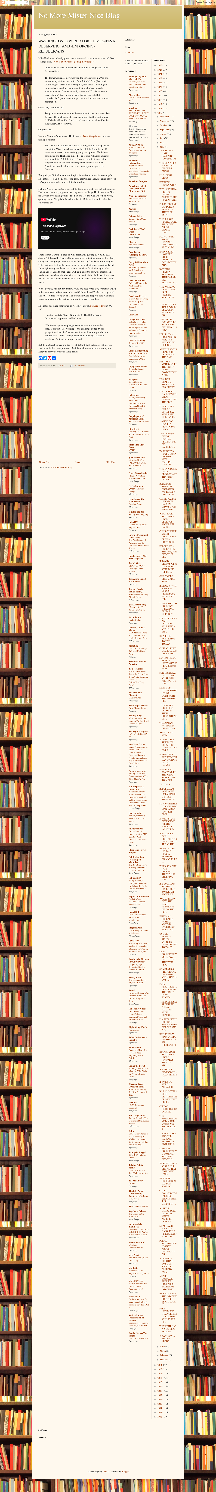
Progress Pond (135, 927)
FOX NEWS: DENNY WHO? (167, 183)
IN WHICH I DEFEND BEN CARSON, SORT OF (167, 1182)
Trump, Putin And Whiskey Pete (136, 370)
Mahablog (133, 645)
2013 (160, 1369)
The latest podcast (136, 244)
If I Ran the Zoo (136, 511)
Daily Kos (133, 314)
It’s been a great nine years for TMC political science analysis (139, 721)
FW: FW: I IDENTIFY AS (138, 735)
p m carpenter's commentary (136, 788)
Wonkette (133, 1268)
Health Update (135, 619)
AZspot (132, 208)
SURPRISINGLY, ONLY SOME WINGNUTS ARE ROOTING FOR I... (168, 678)
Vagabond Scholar (137, 1211)
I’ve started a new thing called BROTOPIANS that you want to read (139, 1232)
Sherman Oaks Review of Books (136, 1085)
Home (77, 462)
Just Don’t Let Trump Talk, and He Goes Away (138, 651)
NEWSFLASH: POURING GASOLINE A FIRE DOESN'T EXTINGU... (168, 1231)
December (165, 116)
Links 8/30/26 (135, 697)
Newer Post (44, 462)
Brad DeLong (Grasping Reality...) (138, 253)
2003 (160, 1412)
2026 (160, 65)
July (162, 138)
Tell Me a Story (136, 1180)
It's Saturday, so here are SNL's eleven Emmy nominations (137, 270)
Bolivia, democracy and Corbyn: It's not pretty (137, 818)
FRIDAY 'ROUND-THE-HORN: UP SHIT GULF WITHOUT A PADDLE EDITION (138, 114)
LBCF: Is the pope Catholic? (136, 1106)
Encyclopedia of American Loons (136, 417)
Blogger (125, 1471)
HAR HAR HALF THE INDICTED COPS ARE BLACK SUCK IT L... (168, 1299)
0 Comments (80, 365)
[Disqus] (77, 415)
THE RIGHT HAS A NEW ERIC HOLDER (167, 1329)
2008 (160, 1390)
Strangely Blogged (137, 1152)
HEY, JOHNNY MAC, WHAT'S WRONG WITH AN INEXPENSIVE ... (167, 1041)
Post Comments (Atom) (61, 467)
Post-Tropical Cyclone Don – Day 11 (138, 1259)
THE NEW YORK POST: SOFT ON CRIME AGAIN (167, 166)
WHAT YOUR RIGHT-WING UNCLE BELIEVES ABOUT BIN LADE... (167, 520)
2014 (160, 1364)
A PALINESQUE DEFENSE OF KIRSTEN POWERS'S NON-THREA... (167, 824)
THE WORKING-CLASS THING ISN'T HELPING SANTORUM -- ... (167, 293)
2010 (160, 1382)
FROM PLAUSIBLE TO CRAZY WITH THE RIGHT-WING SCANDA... (168, 990)
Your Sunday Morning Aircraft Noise (138, 595)
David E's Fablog (137, 340)
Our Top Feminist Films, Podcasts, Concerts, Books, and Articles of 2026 (138, 1015)
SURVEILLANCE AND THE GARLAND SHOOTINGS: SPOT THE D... (167, 1139)
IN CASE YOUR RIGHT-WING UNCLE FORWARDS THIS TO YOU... (167, 1058)
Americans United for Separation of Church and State (137, 188)
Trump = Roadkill (136, 343)
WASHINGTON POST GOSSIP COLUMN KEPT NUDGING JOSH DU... (167, 458)
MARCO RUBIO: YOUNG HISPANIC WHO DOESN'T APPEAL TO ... (168, 242)
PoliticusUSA (135, 877)
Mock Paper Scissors (138, 705)
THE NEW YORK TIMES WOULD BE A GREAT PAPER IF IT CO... (168, 309)
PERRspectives (136, 828)
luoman (106, 1471)
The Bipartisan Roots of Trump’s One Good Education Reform (138, 867)
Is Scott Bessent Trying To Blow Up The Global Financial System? (138, 302)
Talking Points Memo (136, 1166)
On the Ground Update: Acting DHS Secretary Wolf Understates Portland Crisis (138, 837)
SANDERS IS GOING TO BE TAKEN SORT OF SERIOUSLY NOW (168, 324)
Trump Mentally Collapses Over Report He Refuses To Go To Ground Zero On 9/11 (138, 884)
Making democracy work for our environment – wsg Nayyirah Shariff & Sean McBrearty (137, 403)
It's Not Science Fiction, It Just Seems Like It (138, 384)
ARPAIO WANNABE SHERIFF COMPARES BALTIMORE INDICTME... (167, 1282)
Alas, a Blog (134, 95)
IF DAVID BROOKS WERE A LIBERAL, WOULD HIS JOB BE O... (168, 566)
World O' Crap (136, 1281)
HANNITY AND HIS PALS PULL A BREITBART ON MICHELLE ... (168, 855)
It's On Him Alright (137, 609)
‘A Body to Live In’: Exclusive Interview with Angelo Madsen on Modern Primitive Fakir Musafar (138, 327)
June (162, 142)
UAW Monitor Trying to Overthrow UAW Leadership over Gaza (138, 635)
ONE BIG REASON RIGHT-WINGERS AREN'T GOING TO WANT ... (168, 940)
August (163, 133)
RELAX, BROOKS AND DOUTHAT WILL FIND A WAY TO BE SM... (168, 625)
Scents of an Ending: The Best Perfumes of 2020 (138, 1092)
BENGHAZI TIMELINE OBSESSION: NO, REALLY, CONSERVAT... (167, 489)
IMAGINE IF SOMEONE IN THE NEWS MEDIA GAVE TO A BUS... (167, 775)
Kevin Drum (135, 617)
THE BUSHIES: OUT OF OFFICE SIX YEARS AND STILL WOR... (167, 411)
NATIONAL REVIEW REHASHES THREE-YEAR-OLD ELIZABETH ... (168, 276)
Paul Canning (135, 813)
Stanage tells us (98, 305)
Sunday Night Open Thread (137, 220)
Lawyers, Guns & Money (137, 629)
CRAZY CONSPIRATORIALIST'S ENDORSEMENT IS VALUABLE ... (168, 1197)
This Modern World (138, 1206)
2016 (160, 108)
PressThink (134, 912)
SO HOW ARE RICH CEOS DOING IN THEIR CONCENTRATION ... (168, 712)
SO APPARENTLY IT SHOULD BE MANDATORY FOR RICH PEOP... (168, 809)
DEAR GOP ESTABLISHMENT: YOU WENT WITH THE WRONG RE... (168, 694)
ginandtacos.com (137, 457)
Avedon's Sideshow (138, 195)
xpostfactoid (134, 1296)
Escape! (132, 1183)
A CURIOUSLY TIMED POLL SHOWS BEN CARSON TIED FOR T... (167, 745)
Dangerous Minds (137, 319)
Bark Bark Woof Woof (137, 230)
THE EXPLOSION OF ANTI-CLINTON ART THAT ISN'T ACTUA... (168, 474)
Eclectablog (134, 395)
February (164, 1355)
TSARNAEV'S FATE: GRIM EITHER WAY (167, 725)
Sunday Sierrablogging (138, 514)
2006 (160, 1399)
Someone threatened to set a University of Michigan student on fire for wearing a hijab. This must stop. (138, 1139)
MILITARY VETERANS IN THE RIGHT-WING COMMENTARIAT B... (168, 368)
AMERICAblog (136, 144)
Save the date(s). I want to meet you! (138, 1197)
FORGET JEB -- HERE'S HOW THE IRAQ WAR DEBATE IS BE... (168, 551)
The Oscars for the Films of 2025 (136, 1215)
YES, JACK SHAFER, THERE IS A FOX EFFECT (167, 383)
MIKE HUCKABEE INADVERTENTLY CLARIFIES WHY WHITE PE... (168, 1315)
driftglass (133, 379)
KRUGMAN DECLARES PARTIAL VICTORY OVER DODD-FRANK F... (167, 923)
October (164, 125)
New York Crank (137, 744)
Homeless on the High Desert (136, 500)
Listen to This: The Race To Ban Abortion (138, 1171)
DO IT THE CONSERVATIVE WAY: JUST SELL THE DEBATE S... (168, 1154)
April (162, 1346)
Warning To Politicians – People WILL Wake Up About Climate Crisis (138, 1072)
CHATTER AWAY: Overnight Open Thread (137, 568)
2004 (160, 1408)
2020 (160, 91)
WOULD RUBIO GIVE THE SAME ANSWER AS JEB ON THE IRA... (167, 905)
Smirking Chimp (137, 1115)
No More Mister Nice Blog (79, 15)
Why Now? (134, 1255)
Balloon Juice (135, 216)
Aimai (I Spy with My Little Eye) (137, 78)
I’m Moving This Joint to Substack (138, 931)
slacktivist (133, 1102)
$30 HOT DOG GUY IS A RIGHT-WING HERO (167, 425)
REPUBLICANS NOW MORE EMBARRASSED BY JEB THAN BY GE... (168, 794)
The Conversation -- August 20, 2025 (137, 981)
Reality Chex (135, 977)
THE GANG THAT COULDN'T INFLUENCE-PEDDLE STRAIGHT (168, 608)
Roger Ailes (134, 1029)
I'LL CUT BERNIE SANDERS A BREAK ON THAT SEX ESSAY (168, 209)
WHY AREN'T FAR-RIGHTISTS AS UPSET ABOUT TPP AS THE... (168, 839)
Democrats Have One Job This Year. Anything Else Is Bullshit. (138, 1054)
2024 (160, 73)
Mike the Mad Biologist (135, 694)
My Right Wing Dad (138, 731)
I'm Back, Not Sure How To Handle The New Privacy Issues (137, 84)
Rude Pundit (135, 1047)
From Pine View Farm (136, 446)
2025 (160, 69)
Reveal (132, 990)
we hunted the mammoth (135, 1225)
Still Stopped (134, 581)
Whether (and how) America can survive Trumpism (137, 150)
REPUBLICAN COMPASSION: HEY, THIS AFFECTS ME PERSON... (167, 339)
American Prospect (138, 181)
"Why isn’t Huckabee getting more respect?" (74, 61)
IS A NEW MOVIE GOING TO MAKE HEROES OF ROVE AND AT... (168, 1024)
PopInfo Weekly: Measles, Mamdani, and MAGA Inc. (137, 901)
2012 (160, 1373)
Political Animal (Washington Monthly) (136, 859)
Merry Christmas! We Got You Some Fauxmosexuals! (138, 1286)
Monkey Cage (135, 715)
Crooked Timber (137, 280)
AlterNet (133, 126)
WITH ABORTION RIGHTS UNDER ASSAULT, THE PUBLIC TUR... (168, 194)
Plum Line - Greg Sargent (137, 851)
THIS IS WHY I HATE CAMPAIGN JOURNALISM (167, 154)
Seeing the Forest (137, 1065)
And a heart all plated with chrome (138, 199)
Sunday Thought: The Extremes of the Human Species (139, 1121)
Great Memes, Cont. (137, 708)
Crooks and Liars (137, 296)
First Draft (134, 429)
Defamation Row (136, 1247)
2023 (160, 78)
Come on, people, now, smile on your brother (138, 1324)
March (163, 1350)
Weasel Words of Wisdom (137, 1243)
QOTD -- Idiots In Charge (136, 490)
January (163, 1359)
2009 (160, 1386)
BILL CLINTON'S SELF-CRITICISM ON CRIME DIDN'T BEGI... (168, 1096)
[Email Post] (71, 365)
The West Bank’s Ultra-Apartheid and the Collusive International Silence (139, 544)
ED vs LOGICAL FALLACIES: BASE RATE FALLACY (137, 462)
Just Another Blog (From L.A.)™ (137, 606)
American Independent (135, 162)
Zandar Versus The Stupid (138, 1334)
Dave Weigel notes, (92, 136)
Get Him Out (134, 234)
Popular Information (139, 896)
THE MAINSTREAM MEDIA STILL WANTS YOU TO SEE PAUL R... (168, 1122)
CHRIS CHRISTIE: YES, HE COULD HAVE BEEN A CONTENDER (168, 536)
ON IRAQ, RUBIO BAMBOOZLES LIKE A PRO (168, 651)
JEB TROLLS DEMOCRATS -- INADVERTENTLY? (168, 1073)
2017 (160, 104)
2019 (160, 95)
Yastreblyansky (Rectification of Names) (136, 1317)
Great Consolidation (138, 473)
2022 (160, 82)
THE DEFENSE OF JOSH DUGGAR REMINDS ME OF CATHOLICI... (167, 440)
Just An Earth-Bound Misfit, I (136, 590)
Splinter (132, 1131)
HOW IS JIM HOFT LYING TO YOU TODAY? (167, 639)
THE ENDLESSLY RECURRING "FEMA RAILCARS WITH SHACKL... (168, 1008)
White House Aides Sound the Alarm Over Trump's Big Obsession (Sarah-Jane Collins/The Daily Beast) (138, 678)
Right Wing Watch (138, 1027)
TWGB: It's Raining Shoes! (137, 1156)
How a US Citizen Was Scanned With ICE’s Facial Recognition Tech (138, 997)
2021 (160, 86)
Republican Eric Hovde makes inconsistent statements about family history (139, 169)
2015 (160, 112)
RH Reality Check (137, 1008)
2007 (160, 1395)
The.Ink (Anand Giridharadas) (136, 1192)
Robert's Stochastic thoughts (138, 1038)
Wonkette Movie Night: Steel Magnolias (139, 1272)
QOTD (132, 449)
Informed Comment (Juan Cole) (138, 536)
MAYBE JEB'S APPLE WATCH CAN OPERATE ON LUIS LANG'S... (168, 759)
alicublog (133, 107)
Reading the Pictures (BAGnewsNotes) (139, 960)
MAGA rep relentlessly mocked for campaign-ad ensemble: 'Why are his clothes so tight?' (139, 947)
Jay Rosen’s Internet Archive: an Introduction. (137, 917)
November (165, 120)
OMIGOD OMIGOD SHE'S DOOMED (168, 1109)
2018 (160, 99)
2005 (160, 1403)
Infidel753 (133, 522)
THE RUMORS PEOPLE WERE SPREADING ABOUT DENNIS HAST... (168, 226)
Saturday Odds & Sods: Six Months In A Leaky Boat (139, 434)
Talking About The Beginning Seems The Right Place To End (138, 776)
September (165, 129)
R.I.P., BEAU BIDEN (165, 176)
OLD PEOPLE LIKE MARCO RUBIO (167, 579)
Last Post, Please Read (138, 1338)
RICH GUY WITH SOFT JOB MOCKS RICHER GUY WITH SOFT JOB (167, 592)
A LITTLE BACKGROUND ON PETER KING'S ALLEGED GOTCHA (167, 1215)
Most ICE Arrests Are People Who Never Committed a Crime (138, 356)
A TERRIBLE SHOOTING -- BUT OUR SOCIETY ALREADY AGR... (167, 1265)
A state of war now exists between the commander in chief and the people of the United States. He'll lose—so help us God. (138, 798)
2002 (160, 1416)
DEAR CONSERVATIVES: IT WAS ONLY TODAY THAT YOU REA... (168, 958)
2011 (160, 1377)
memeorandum (136, 668)
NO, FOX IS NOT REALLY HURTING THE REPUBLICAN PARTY (168, 663)
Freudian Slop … (136, 504)
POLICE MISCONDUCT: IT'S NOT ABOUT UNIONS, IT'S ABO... (168, 1247)
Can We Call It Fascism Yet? (139, 99)
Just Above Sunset (137, 578)
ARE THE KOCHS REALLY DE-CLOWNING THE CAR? (168, 353)
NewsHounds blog (137, 770)
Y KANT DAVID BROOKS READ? (167, 1338)
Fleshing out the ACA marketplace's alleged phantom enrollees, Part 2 (139, 1303)
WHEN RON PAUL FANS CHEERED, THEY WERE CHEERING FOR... (168, 873)
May (162, 146)
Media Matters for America (137, 663)
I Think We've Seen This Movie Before (137, 477)
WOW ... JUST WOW (166, 734)
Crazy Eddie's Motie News (138, 263)
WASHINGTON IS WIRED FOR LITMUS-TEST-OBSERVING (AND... (168, 1168)
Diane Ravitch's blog (138, 350)
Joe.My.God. (135, 563)
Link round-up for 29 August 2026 (138, 526)
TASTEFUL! (165, 784)
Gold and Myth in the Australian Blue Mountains (138, 286)
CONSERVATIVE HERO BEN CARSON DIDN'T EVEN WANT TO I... (167, 504)
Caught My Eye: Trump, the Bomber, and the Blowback (137, 967)
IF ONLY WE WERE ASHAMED (166, 1084)
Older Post (110, 462)
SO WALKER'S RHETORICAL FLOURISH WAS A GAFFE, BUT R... (168, 974)
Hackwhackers (136, 486)
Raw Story (134, 940)
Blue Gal (133, 242)
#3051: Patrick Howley (139, 421)
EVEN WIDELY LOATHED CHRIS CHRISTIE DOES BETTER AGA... (168, 258)
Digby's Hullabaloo (138, 366)
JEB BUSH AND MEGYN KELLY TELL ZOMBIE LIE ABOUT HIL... (167, 889)
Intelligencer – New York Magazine (138, 557)
